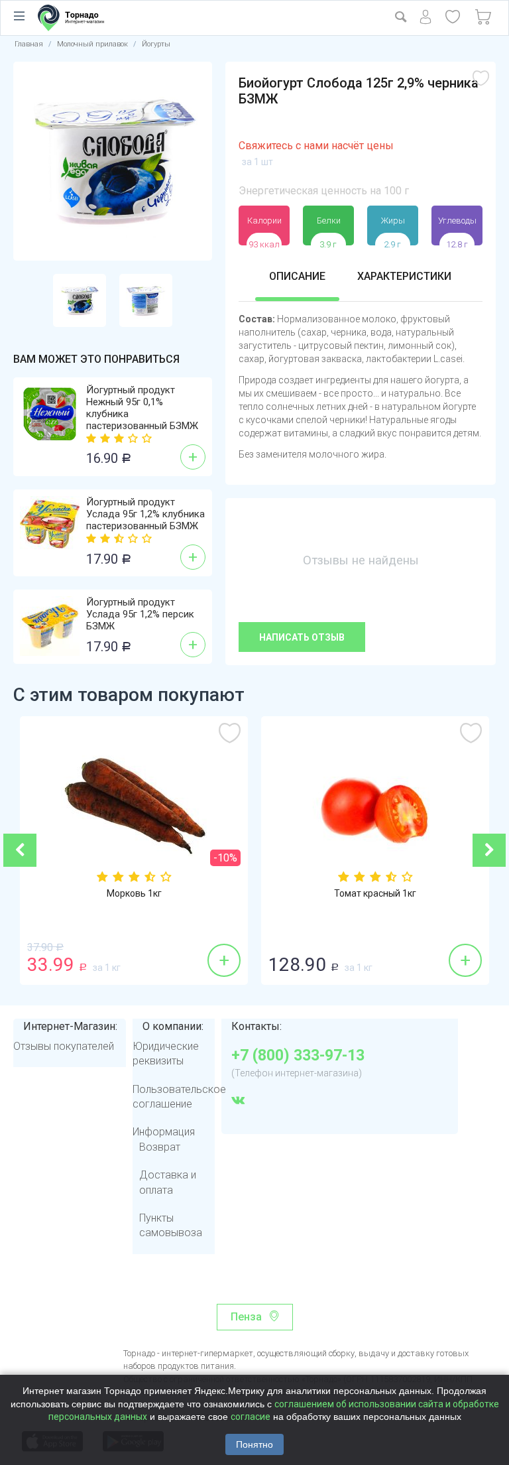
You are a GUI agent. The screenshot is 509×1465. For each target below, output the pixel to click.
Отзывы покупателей (63, 1046)
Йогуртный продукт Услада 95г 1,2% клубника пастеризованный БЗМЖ (145, 514)
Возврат (159, 1147)
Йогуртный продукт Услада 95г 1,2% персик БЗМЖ (140, 614)
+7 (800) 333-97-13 (298, 1055)
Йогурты (156, 44)
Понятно (254, 1444)
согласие (250, 1416)
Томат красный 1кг (375, 893)
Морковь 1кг (134, 893)
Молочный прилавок (92, 44)
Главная (29, 44)
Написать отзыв (302, 637)
